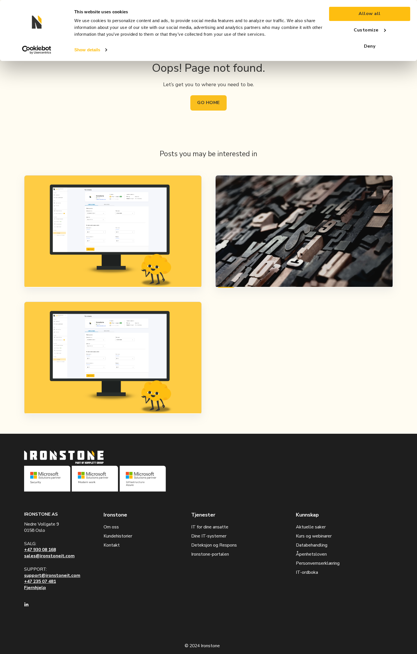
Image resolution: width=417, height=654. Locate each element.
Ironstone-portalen (210, 554)
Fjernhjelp (35, 588)
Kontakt (112, 545)
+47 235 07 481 (40, 581)
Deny (370, 46)
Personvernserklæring (318, 563)
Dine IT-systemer (208, 536)
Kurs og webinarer (314, 536)
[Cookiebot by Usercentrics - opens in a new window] (37, 50)
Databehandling (311, 545)
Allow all (369, 13)
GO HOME (208, 103)
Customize (366, 30)
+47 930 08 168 (40, 550)
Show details (87, 49)
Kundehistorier (118, 536)
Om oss (111, 527)
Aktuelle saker (311, 527)
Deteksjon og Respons (214, 545)
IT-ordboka (307, 572)
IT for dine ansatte (209, 527)
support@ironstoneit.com (52, 575)
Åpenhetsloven (311, 554)
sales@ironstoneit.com (49, 556)
